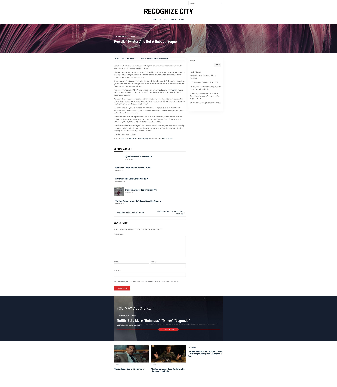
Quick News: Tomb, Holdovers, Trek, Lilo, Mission (133, 168)
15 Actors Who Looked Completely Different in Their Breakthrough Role (205, 88)
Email (153, 262)
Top (160, 19)
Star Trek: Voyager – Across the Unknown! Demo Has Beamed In (138, 201)
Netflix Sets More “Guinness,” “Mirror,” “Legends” (203, 77)
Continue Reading (168, 329)
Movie (165, 19)
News (154, 19)
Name (117, 262)
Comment (118, 234)
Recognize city (168, 11)
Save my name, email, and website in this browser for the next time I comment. (146, 282)
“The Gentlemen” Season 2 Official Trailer (204, 82)
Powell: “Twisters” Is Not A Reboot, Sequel (135, 138)
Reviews (181, 19)
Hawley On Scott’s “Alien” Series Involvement (131, 179)
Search (192, 61)
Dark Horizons (167, 138)
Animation (173, 19)
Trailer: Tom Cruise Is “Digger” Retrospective (141, 190)
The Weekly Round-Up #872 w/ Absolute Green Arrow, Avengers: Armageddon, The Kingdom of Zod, (204, 95)
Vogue (173, 90)
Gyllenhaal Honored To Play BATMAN (138, 157)
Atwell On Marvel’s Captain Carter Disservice (205, 103)
